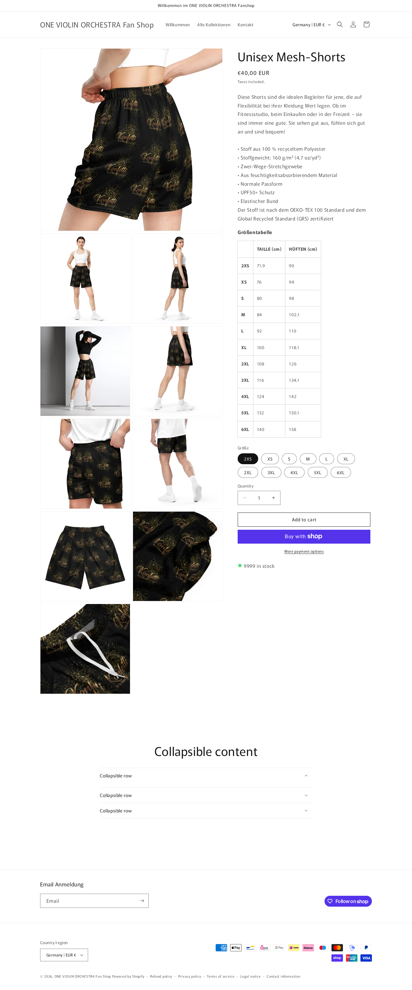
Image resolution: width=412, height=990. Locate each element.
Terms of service (220, 976)
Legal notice (250, 976)
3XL (271, 472)
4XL (294, 472)
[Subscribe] (141, 901)
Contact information (283, 976)
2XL (248, 472)
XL (346, 459)
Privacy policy (189, 976)
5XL (318, 472)
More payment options (304, 550)
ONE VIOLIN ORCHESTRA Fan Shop (83, 976)
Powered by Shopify (128, 976)
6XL (341, 472)
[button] (340, 24)
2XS (248, 459)
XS (270, 459)
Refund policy (161, 976)
